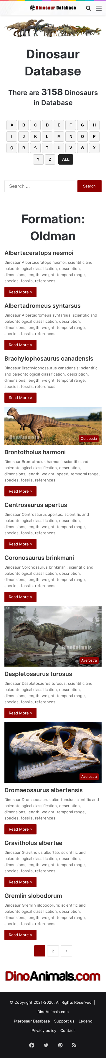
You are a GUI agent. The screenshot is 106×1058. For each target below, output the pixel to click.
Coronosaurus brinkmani (39, 557)
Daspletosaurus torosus (38, 673)
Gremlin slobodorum (33, 895)
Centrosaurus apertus (35, 504)
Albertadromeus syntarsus (42, 305)
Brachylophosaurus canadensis (48, 358)
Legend (85, 1021)
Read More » (20, 292)
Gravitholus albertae (33, 842)
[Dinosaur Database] (53, 8)
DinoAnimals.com (53, 1011)
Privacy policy (44, 1030)
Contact (67, 1030)
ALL (65, 159)
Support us (64, 1021)
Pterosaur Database (32, 1021)
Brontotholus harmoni (35, 452)
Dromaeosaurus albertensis (43, 790)
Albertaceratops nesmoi (38, 252)
